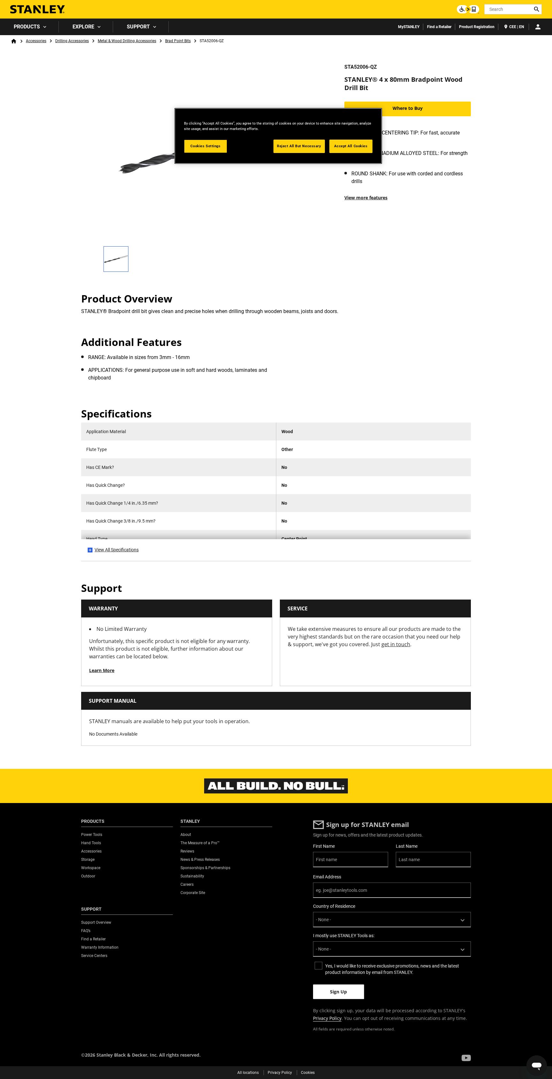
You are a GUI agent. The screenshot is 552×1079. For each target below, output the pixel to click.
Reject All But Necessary (299, 146)
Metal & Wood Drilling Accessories (127, 41)
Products (27, 27)
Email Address (327, 876)
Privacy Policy (327, 1018)
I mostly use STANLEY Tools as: (343, 935)
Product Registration (476, 27)
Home (14, 41)
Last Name (407, 846)
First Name (324, 846)
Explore (83, 27)
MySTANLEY (408, 27)
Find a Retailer (439, 27)
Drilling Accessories (72, 41)
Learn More (101, 670)
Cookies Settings (205, 146)
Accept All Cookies (350, 146)
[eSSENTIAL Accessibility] (468, 9)
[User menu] (538, 27)
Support (138, 27)
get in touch (395, 644)
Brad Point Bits (178, 41)
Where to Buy (408, 108)
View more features (365, 198)
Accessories (36, 41)
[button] (466, 1058)
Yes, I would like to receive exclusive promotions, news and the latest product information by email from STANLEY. (392, 969)
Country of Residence (334, 906)
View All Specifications (117, 549)
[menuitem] (29, 27)
